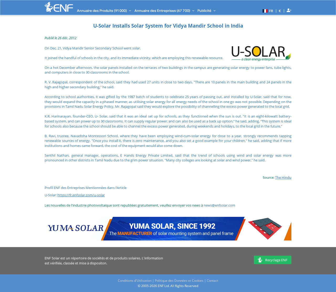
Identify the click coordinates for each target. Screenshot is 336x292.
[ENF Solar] (59, 7)
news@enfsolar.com (219, 205)
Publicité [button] (204, 10)
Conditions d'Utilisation (134, 280)
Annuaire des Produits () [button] (102, 10)
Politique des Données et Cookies (179, 280)
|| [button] (280, 10)
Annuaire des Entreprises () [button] (162, 10)
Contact (212, 280)
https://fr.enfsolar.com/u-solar (81, 195)
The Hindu (283, 177)
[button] (267, 10)
